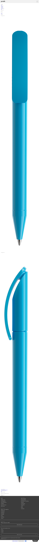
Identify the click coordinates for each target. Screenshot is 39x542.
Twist (1, 13)
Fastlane (2, 503)
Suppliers (22, 504)
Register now (19, 524)
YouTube (2, 516)
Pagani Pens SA (4, 538)
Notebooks (3, 499)
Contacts (22, 508)
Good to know (3, 504)
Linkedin (2, 514)
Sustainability (23, 499)
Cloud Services (3, 502)
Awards (22, 502)
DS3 (1, 491)
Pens (2, 498)
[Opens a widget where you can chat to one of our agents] (35, 540)
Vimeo (2, 518)
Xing (2, 515)
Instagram (3, 511)
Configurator (3, 501)
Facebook (3, 510)
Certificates (23, 503)
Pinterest (2, 513)
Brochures (3, 506)
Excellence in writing (24, 501)
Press (22, 507)
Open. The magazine (5, 509)
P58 (1, 9)
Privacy (2, 529)
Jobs (22, 506)
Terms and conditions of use (5, 528)
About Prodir (23, 498)
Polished (2, 6)
